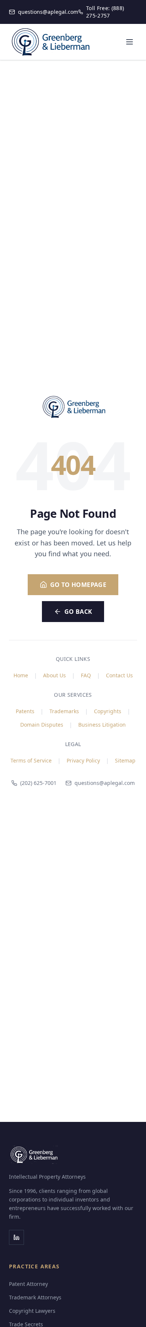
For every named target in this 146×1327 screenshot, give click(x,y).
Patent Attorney (28, 1283)
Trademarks (64, 711)
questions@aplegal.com (104, 782)
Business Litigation (102, 724)
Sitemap (125, 760)
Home (20, 675)
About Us (54, 675)
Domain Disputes (41, 724)
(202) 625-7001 (38, 782)
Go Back (78, 611)
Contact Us (119, 675)
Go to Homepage (78, 585)
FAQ (86, 675)
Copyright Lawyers (32, 1310)
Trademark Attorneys (35, 1297)
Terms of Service (31, 760)
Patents (25, 711)
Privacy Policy (83, 760)
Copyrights (107, 711)
